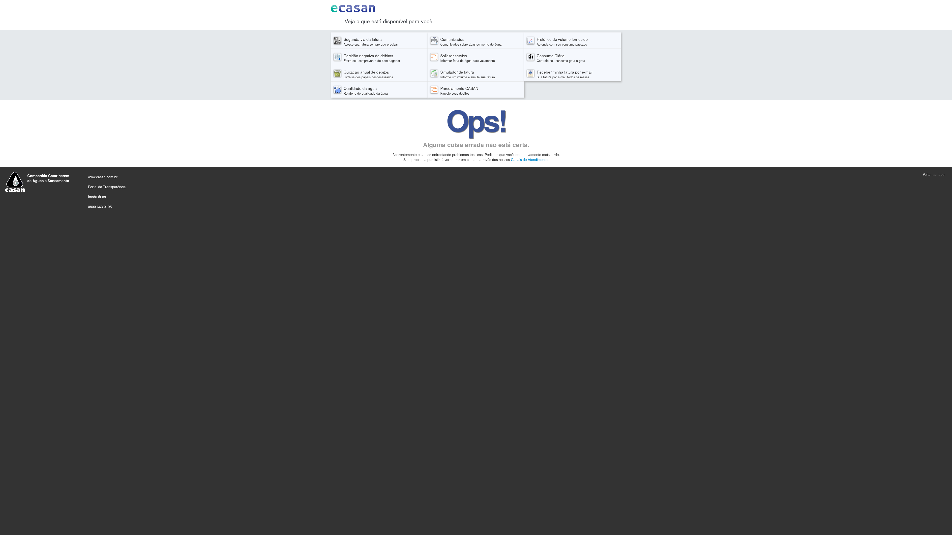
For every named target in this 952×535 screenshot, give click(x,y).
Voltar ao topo (934, 174)
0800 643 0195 (100, 206)
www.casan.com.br (103, 176)
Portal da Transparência (107, 186)
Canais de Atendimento (529, 159)
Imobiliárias (97, 196)
